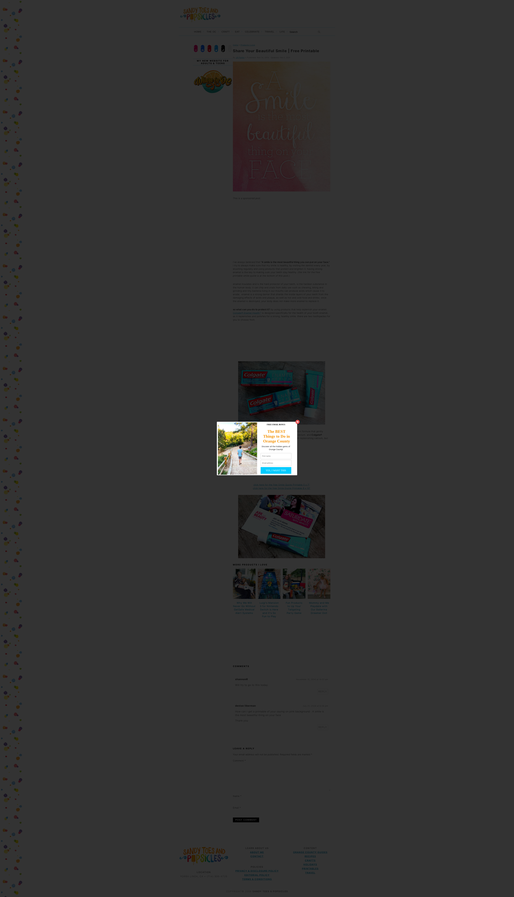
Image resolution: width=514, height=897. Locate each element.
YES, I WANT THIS (276, 470)
